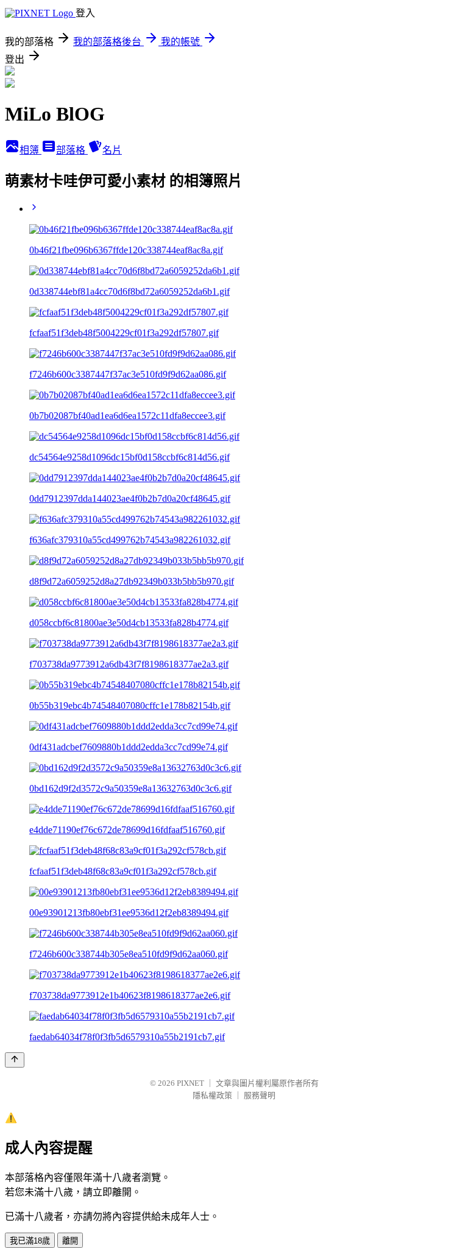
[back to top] (14, 1060)
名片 (112, 150)
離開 (70, 1240)
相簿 (30, 150)
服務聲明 (259, 1095)
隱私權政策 (212, 1095)
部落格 (72, 150)
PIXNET (190, 1083)
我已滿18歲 (30, 1240)
